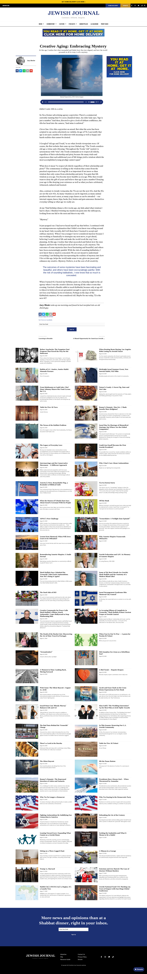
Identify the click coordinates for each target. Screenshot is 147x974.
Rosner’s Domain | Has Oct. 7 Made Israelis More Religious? (113, 408)
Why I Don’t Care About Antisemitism (114, 463)
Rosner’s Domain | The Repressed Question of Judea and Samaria (53, 780)
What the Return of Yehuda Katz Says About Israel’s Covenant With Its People (55, 502)
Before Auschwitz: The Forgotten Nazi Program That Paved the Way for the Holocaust (54, 351)
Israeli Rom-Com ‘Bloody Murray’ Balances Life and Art (53, 707)
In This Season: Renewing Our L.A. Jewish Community (112, 726)
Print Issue (104, 24)
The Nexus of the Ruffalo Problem (53, 425)
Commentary (51, 24)
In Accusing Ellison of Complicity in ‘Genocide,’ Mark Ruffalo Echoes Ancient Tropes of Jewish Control (115, 612)
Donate (80, 959)
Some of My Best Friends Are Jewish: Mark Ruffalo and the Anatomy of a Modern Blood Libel (113, 574)
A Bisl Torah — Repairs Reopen (111, 670)
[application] (71, 102)
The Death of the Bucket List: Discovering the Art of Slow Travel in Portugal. (56, 635)
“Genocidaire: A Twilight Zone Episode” (114, 519)
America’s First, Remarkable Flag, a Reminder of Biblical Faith (54, 484)
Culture (61, 24)
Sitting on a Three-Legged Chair (52, 851)
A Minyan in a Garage (107, 851)
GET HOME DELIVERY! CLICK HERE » (73, 2)
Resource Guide (65, 959)
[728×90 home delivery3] (73, 32)
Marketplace (83, 24)
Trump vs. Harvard (47, 869)
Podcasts (72, 24)
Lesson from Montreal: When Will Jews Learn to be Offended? (55, 538)
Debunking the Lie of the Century (112, 815)
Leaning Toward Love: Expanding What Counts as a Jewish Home (55, 834)
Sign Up (72, 329)
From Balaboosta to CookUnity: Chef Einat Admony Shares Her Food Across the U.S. (55, 389)
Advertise (63, 954)
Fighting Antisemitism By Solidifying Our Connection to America (56, 816)
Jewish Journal (73, 13)
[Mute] (89, 102)
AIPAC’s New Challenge (49, 519)
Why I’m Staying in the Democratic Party (115, 797)
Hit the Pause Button (107, 761)
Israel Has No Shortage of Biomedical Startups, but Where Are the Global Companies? (113, 427)
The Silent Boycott (47, 761)
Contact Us (81, 954)
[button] (17, 70)
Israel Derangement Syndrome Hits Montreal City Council (113, 593)
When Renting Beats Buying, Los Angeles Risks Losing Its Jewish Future (115, 350)
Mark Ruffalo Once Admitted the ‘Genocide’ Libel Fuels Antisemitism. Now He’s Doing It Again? (54, 574)
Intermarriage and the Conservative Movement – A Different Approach (54, 464)
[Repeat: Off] (101, 102)
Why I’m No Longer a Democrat (52, 797)
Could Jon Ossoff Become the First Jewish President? (112, 446)
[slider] (92, 101)
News (40, 24)
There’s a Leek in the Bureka (51, 743)
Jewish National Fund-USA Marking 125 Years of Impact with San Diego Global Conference (114, 889)
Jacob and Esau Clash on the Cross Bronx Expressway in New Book (112, 689)
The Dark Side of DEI (48, 592)
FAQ (61, 957)
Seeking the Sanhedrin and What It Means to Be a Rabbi (112, 834)
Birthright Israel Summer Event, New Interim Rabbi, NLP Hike (113, 370)
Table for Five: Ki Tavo (49, 407)
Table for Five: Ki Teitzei (108, 743)
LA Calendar (94, 24)
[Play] (43, 102)
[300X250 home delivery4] (119, 66)
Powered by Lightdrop (81, 965)
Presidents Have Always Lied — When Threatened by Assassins (114, 780)
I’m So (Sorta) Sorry (107, 483)
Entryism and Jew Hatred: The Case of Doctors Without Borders (114, 870)
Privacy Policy (82, 957)
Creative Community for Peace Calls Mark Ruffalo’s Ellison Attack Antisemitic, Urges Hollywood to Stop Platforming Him (54, 613)
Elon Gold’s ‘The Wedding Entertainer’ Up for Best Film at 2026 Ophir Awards (114, 707)
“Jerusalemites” (46, 652)
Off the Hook (104, 501)
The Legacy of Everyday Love (51, 445)
